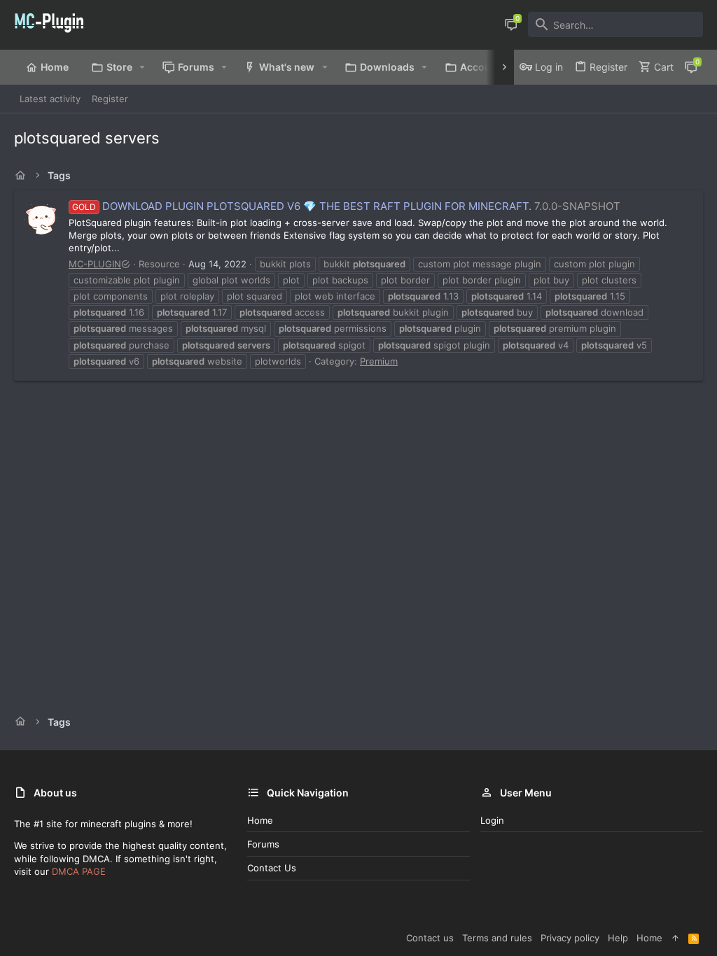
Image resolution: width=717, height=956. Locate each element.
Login (492, 820)
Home (260, 820)
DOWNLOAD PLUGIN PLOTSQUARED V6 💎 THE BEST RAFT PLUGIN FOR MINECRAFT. (301, 206)
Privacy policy (570, 937)
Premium (379, 361)
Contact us (271, 867)
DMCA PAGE (79, 871)
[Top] (675, 937)
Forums (263, 844)
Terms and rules (497, 937)
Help (618, 937)
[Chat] (511, 24)
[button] (142, 67)
